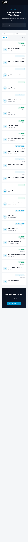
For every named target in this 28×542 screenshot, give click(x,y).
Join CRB (5, 37)
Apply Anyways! (14, 303)
